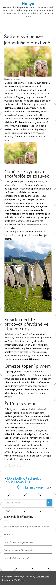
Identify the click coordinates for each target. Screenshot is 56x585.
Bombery (8, 534)
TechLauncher (42, 576)
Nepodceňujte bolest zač (16, 558)
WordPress (19, 580)
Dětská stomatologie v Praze (18, 542)
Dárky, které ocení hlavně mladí (19, 550)
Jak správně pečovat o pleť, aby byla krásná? (26, 526)
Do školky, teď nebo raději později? (23, 479)
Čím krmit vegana (33, 487)
